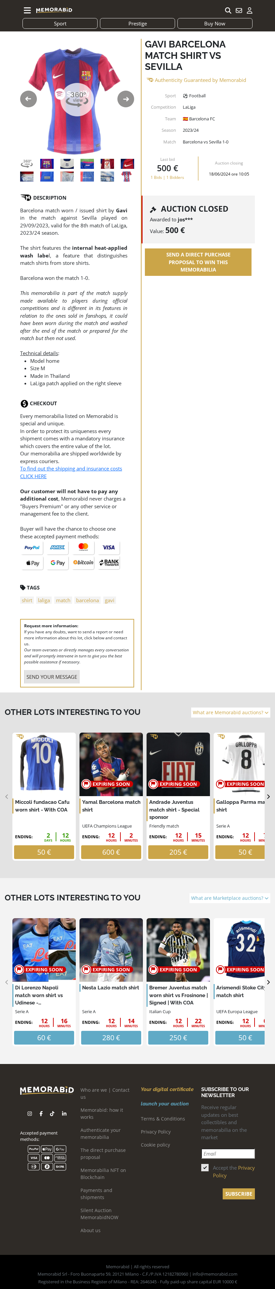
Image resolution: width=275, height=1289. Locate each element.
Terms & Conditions (163, 1118)
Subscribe (238, 1193)
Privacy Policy (156, 1132)
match (63, 600)
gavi (109, 600)
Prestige (137, 23)
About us (90, 1230)
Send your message (51, 676)
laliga (44, 600)
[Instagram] (30, 1113)
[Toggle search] (228, 10)
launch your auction (165, 1104)
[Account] (249, 10)
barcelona (87, 600)
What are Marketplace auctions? (228, 898)
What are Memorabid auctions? (229, 713)
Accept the (234, 1171)
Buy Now (214, 23)
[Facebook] (41, 1113)
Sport (60, 23)
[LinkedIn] (64, 1113)
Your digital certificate (167, 1089)
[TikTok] (52, 1113)
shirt (27, 600)
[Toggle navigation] (27, 10)
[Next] (268, 796)
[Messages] (238, 10)
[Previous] (6, 796)
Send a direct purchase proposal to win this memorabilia (198, 262)
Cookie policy (155, 1145)
